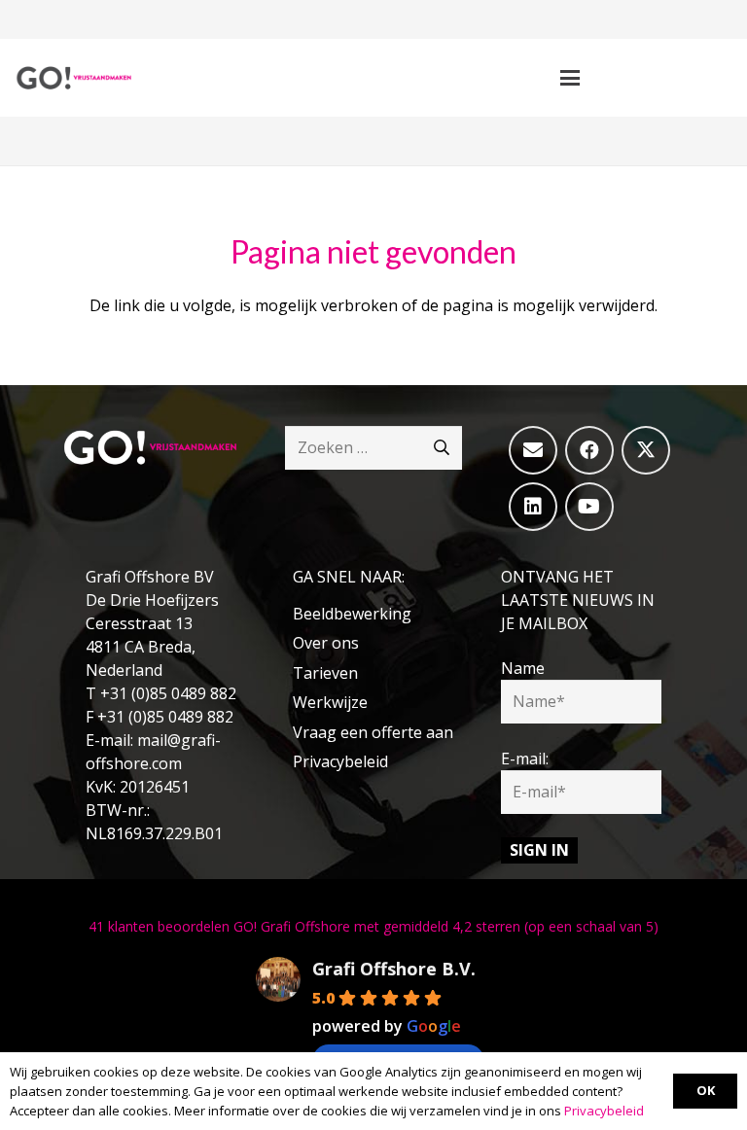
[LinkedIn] (533, 506)
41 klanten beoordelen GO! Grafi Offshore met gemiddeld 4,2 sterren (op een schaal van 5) (373, 926)
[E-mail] (533, 450)
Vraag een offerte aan (373, 732)
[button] (571, 78)
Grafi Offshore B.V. (394, 968)
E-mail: (525, 758)
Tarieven (325, 673)
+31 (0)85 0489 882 (168, 693)
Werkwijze (330, 702)
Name (523, 668)
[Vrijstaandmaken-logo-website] (73, 77)
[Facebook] (589, 450)
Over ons (326, 642)
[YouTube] (589, 506)
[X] (646, 450)
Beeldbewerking (352, 613)
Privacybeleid (340, 761)
